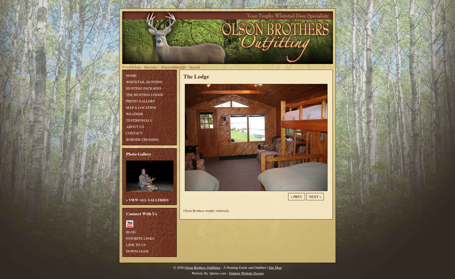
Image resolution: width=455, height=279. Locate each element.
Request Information (285, 4)
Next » (315, 196)
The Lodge (194, 67)
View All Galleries (148, 199)
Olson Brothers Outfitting (202, 267)
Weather (134, 114)
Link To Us (136, 244)
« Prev (296, 196)
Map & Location (141, 107)
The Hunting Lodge (144, 94)
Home (138, 67)
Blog (131, 232)
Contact (134, 133)
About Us (135, 126)
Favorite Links (140, 238)
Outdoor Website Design (246, 273)
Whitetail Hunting (144, 82)
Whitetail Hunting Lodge (173, 67)
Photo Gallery (151, 67)
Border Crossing (142, 139)
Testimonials (139, 120)
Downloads (137, 251)
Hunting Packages (143, 88)
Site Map (275, 267)
